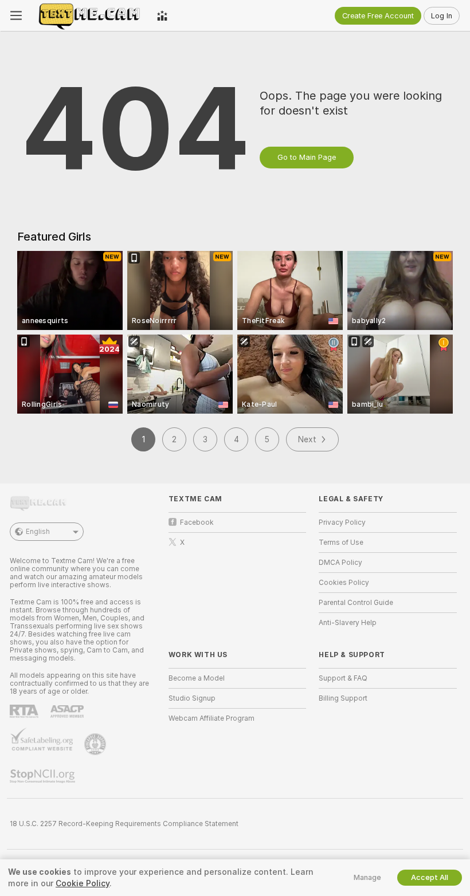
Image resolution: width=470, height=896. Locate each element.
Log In (441, 15)
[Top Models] (162, 15)
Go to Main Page (306, 157)
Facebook (197, 522)
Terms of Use (341, 543)
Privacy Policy (342, 522)
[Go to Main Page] (89, 15)
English (38, 532)
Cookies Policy (344, 583)
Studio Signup (192, 698)
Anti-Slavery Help (348, 623)
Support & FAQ (343, 678)
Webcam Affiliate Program (211, 718)
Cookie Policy (82, 883)
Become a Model (197, 678)
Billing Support (343, 698)
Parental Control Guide (356, 603)
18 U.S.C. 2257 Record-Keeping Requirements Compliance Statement (124, 824)
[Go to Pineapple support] (96, 744)
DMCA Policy (340, 563)
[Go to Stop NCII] (43, 776)
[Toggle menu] (16, 15)
